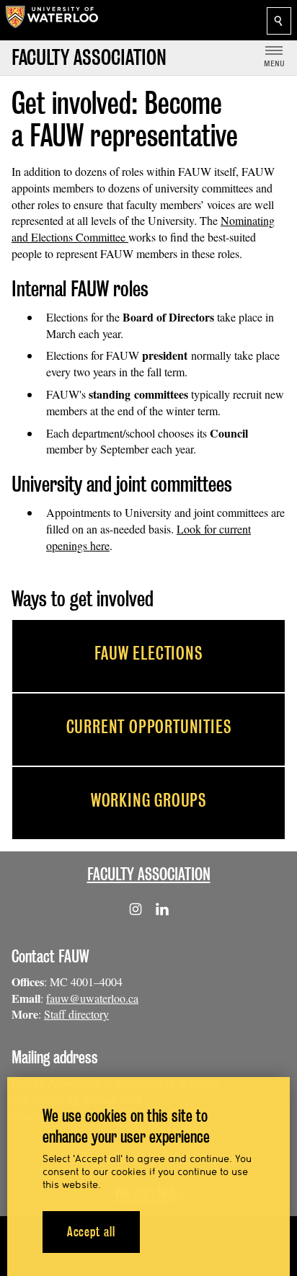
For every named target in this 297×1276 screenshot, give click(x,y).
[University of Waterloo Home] (52, 20)
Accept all (91, 1231)
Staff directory (76, 1014)
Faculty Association (148, 874)
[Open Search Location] (279, 21)
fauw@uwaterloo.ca (92, 998)
